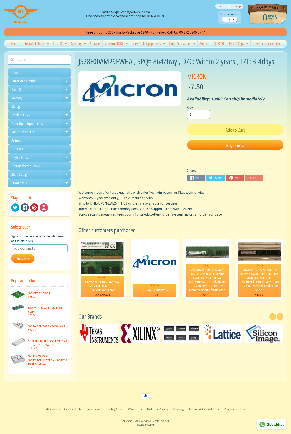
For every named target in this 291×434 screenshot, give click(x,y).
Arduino (204, 43)
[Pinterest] (34, 207)
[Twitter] (15, 207)
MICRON (196, 76)
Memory (79, 44)
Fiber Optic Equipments (149, 44)
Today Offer (115, 409)
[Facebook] (25, 207)
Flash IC (60, 44)
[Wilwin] (21, 14)
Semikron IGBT (116, 44)
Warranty (135, 409)
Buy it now (235, 145)
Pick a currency (229, 14)
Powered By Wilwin (145, 424)
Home (14, 43)
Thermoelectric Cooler (266, 43)
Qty (190, 107)
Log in (221, 6)
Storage (95, 43)
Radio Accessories (183, 44)
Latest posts (41, 183)
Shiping (178, 409)
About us (53, 409)
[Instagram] (44, 207)
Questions (94, 409)
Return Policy (157, 409)
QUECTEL (219, 43)
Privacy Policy (234, 409)
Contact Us (72, 409)
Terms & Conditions (203, 409)
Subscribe (23, 258)
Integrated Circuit (36, 44)
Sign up (236, 6)
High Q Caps (239, 44)
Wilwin (144, 420)
